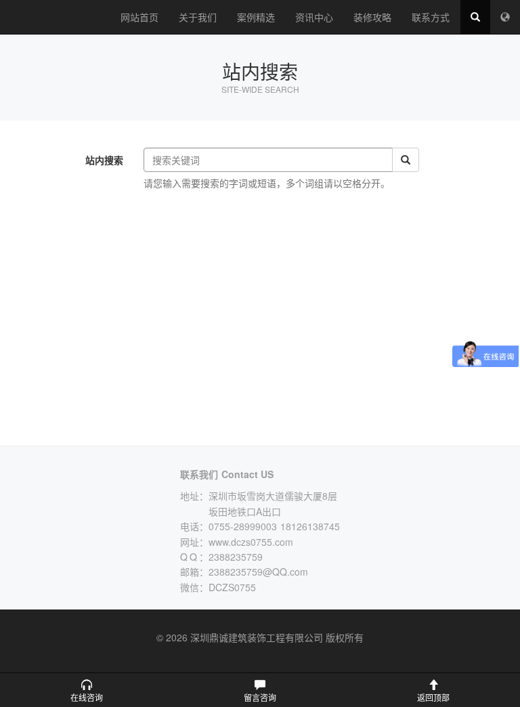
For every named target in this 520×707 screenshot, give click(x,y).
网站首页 (139, 17)
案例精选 (256, 17)
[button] (86, 690)
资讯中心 (314, 17)
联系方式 (431, 17)
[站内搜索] (475, 17)
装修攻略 (372, 17)
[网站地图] (505, 17)
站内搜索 (104, 160)
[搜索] (405, 160)
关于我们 (198, 17)
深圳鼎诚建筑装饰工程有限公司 (55, 17)
